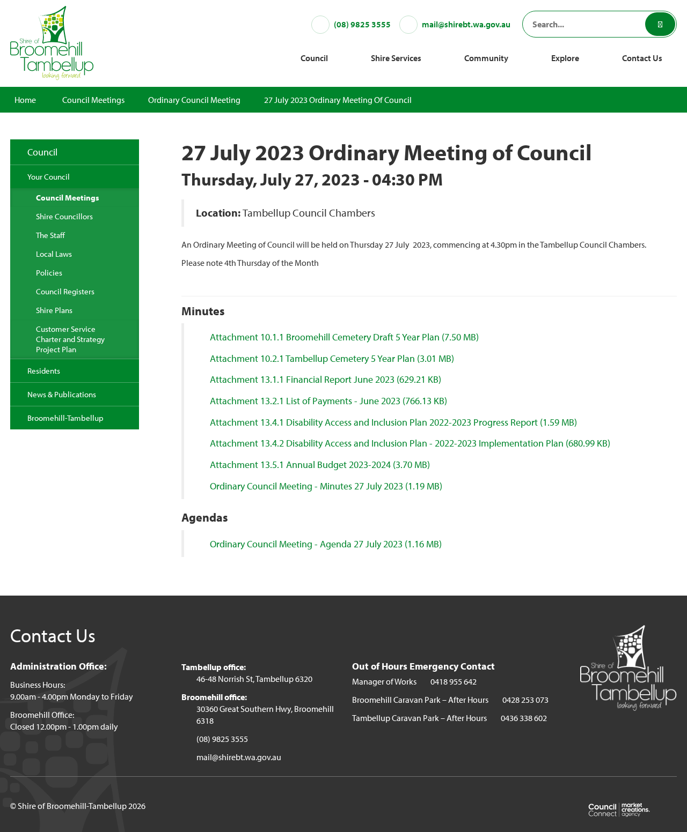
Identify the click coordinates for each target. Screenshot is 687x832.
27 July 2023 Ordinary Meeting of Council (338, 99)
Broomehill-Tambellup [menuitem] (65, 418)
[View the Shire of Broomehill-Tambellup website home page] (52, 41)
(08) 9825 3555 (222, 738)
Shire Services (396, 58)
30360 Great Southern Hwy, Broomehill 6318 (265, 714)
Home (25, 99)
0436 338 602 (524, 717)
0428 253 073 (525, 699)
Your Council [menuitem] (48, 177)
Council (314, 58)
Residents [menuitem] (43, 371)
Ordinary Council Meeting (194, 99)
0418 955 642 (453, 681)
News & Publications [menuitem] (61, 394)
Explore (565, 58)
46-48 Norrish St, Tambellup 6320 (254, 678)
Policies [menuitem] (49, 273)
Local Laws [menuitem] (54, 254)
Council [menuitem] (42, 152)
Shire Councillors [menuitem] (64, 216)
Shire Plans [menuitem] (54, 310)
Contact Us (642, 58)
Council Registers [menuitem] (65, 291)
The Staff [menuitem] (50, 235)
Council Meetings (93, 99)
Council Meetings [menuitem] (67, 197)
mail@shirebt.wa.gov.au (238, 757)
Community (486, 58)
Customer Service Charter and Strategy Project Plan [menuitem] (70, 339)
